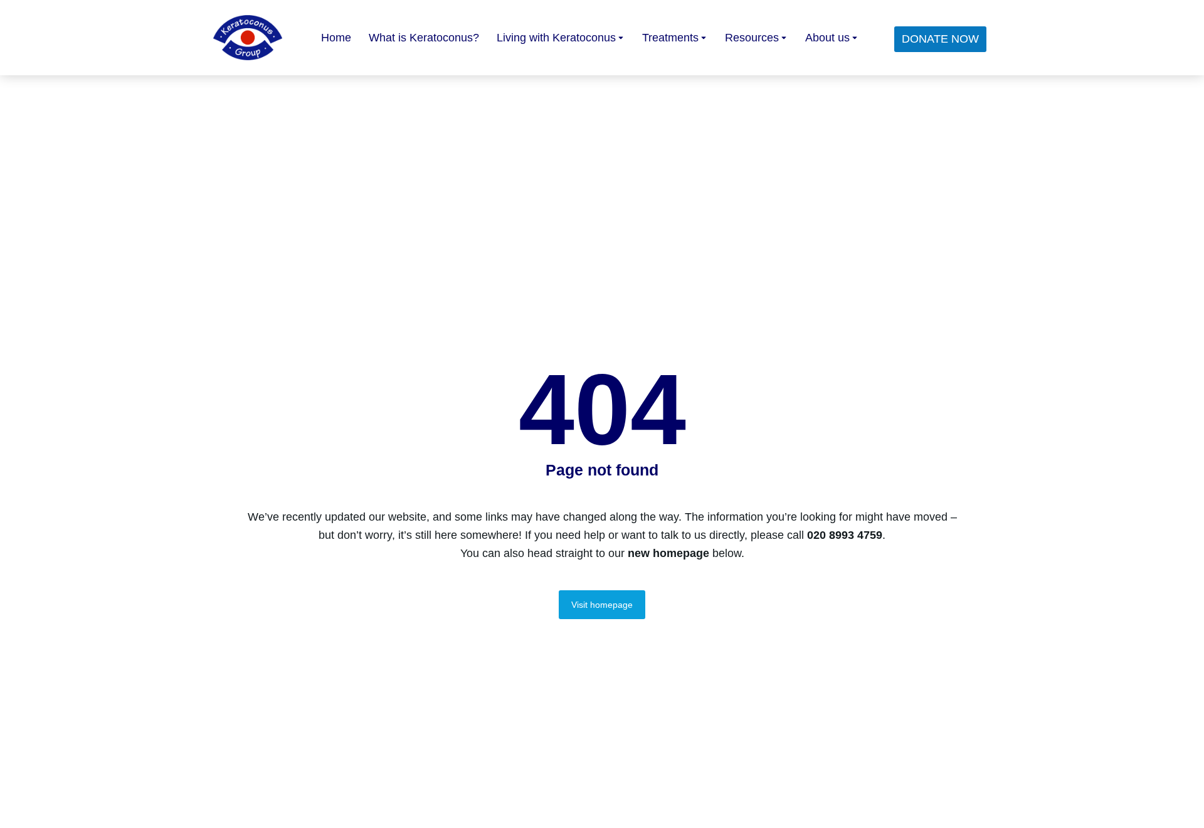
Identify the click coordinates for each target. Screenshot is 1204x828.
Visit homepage (602, 605)
